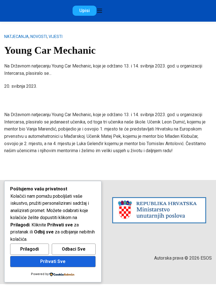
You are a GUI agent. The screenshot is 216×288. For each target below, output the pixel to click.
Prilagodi (29, 249)
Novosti (38, 36)
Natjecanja (16, 36)
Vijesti (55, 36)
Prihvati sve (53, 261)
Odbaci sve (74, 249)
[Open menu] (99, 10)
